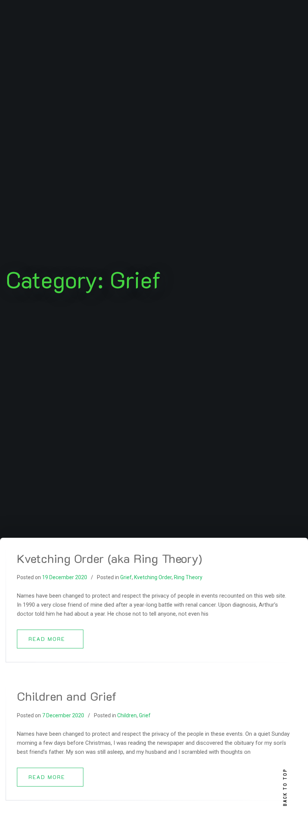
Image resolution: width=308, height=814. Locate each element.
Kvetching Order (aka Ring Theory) (109, 558)
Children (127, 715)
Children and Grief (66, 696)
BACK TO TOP (285, 787)
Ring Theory (188, 577)
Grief (126, 577)
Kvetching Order (153, 577)
